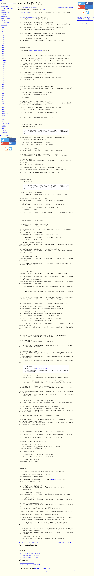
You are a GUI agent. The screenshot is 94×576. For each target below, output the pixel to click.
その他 (44, 9)
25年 (3, 101)
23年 (3, 97)
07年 (3, 39)
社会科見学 (5, 113)
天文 (3, 121)
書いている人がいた (41, 368)
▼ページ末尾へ (4, 0)
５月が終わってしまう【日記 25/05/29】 (30, 555)
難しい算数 (4, 16)
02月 (4, 62)
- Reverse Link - (85, 23)
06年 (3, 37)
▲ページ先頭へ (4, 135)
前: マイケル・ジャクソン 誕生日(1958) (27, 7)
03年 (3, 31)
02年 (3, 29)
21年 (3, 93)
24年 (3, 99)
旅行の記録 (4, 20)
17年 (3, 84)
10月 (4, 78)
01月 (4, 60)
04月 (4, 66)
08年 (3, 41)
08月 (4, 74)
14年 (3, 53)
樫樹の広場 (4, 132)
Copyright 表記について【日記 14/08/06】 (30, 553)
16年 (3, 58)
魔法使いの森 (4, 6)
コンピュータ (5, 105)
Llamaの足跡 (4, 14)
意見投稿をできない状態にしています (43, 568)
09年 (3, 43)
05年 (3, 35)
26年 (3, 103)
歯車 (3, 107)
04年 (3, 33)
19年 (3, 88)
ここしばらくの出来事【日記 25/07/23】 (30, 557)
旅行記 (4, 111)
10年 (3, 45)
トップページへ (72, 573)
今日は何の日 (5, 124)
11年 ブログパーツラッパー (27, 563)
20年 (3, 91)
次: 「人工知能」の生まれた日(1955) (64, 7)
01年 (3, 27)
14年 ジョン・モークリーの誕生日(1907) (30, 564)
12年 (3, 49)
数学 (3, 128)
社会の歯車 (4, 10)
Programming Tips (5, 12)
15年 (3, 55)
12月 (4, 82)
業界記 (4, 126)
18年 (3, 86)
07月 (4, 72)
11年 (3, 47)
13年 (3, 51)
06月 (4, 70)
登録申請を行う (55, 479)
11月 (4, 80)
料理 (3, 109)
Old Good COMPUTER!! (7, 8)
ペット (4, 117)
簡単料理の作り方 (5, 18)
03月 (4, 64)
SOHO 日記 (4, 25)
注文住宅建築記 (5, 22)
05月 (4, 68)
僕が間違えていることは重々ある (28, 17)
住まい (4, 115)
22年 (3, 95)
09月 (4, 76)
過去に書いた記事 (24, 12)
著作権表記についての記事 (35, 50)
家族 (3, 119)
